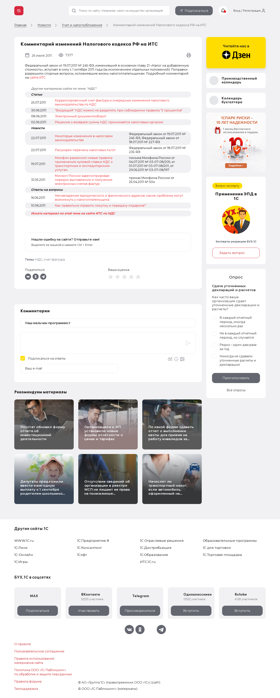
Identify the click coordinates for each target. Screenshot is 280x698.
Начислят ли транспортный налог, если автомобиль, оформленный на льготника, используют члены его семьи (169, 491)
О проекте (22, 644)
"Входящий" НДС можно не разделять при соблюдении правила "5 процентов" (119, 110)
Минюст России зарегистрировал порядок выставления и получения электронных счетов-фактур (83, 180)
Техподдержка (26, 689)
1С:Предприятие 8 (93, 541)
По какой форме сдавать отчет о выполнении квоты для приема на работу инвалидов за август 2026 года (171, 435)
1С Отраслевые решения (162, 541)
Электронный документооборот (80, 116)
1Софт (82, 555)
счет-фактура (54, 259)
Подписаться (196, 11)
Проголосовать (235, 378)
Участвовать (88, 611)
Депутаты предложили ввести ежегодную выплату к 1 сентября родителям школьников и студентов (42, 489)
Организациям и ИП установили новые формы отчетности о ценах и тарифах (103, 433)
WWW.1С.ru (24, 541)
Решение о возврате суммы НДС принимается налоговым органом (109, 122)
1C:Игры (21, 562)
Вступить (191, 611)
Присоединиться (140, 611)
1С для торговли (217, 548)
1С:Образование (154, 555)
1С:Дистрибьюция (155, 548)
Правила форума (28, 681)
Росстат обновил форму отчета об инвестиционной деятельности (42, 433)
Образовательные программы (230, 541)
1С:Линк (21, 548)
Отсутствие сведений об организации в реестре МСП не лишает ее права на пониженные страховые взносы (107, 489)
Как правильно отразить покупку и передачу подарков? (100, 205)
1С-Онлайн (23, 555)
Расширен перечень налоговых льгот (85, 150)
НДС (38, 259)
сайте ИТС (38, 77)
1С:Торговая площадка (222, 555)
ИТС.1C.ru (148, 562)
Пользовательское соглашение (39, 651)
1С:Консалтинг (89, 548)
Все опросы (236, 390)
